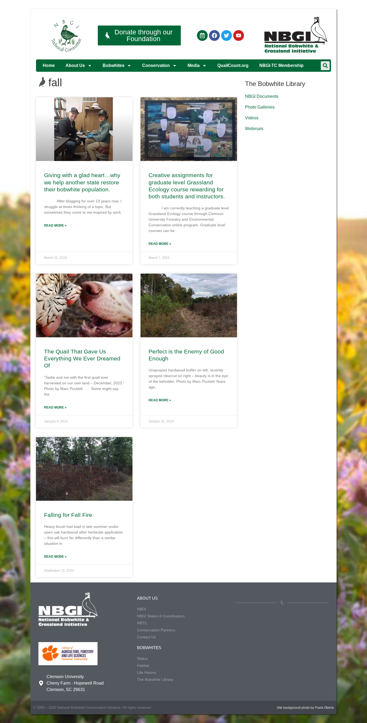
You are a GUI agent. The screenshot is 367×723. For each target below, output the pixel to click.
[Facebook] (214, 35)
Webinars (254, 128)
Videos (251, 118)
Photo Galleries (260, 107)
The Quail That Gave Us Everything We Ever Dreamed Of (82, 358)
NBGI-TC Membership (281, 65)
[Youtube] (238, 35)
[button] (325, 65)
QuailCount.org (233, 65)
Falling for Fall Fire (68, 515)
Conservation (156, 65)
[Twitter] (226, 35)
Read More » (55, 225)
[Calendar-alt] (202, 35)
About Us (75, 65)
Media (194, 65)
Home (49, 65)
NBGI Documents (261, 96)
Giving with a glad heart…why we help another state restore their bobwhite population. (82, 182)
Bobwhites (113, 65)
